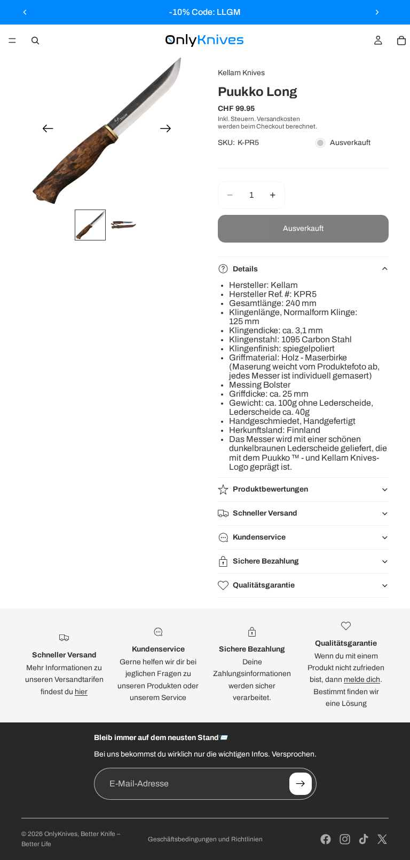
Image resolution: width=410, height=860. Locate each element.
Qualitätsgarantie (264, 585)
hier (81, 692)
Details (245, 269)
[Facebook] (325, 839)
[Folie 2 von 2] (123, 225)
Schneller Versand (265, 513)
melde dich (362, 680)
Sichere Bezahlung (266, 561)
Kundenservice (259, 537)
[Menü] (12, 40)
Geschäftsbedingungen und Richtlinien (205, 839)
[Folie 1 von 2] (90, 225)
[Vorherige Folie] (25, 12)
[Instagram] (344, 839)
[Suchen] (35, 40)
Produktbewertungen (270, 489)
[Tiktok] (363, 839)
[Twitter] (382, 839)
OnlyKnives (60, 834)
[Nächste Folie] (377, 12)
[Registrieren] (300, 784)
